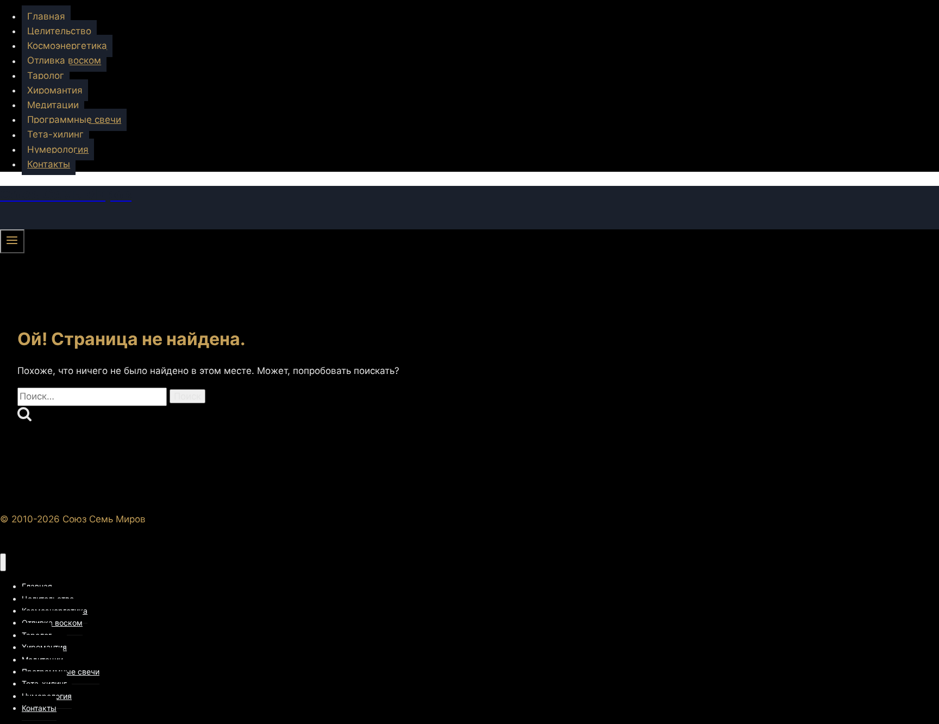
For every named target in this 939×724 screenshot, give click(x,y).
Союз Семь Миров (104, 519)
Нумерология (58, 149)
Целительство (59, 31)
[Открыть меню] (12, 241)
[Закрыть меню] (3, 562)
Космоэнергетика (67, 45)
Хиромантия (55, 90)
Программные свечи (74, 119)
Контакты (48, 164)
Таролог (45, 75)
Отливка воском (64, 60)
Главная (46, 16)
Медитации (53, 104)
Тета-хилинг (55, 134)
